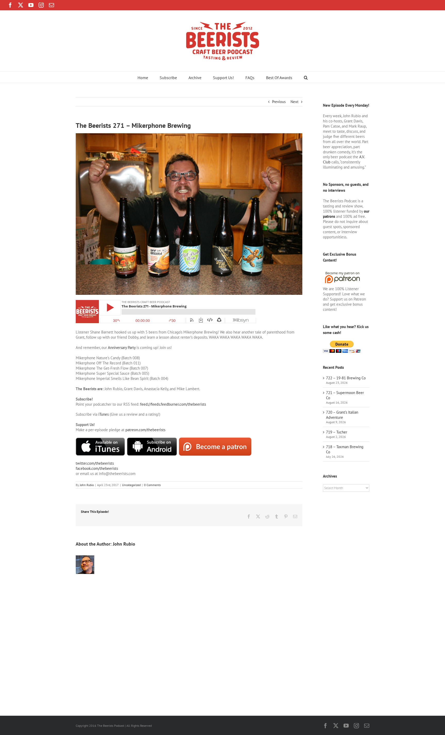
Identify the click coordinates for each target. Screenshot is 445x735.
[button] (306, 77)
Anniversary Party (121, 347)
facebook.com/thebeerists (97, 468)
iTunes (103, 414)
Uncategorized (131, 485)
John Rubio (87, 485)
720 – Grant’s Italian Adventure (342, 415)
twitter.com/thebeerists (95, 463)
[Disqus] (189, 639)
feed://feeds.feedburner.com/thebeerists (173, 404)
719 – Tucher (336, 432)
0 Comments (152, 485)
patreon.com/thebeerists (145, 429)
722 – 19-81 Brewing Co (346, 377)
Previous (279, 101)
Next (294, 101)
